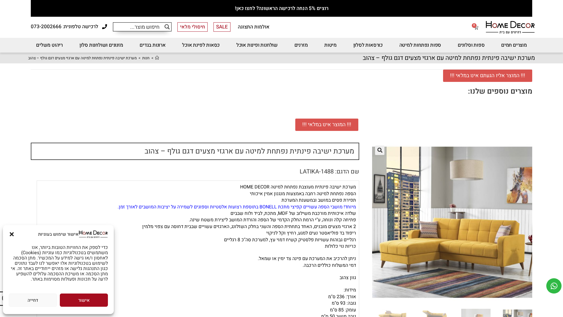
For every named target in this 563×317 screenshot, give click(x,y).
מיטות (330, 45)
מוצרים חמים (514, 45)
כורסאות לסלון (368, 45)
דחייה (33, 300)
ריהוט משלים (49, 45)
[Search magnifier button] (167, 27)
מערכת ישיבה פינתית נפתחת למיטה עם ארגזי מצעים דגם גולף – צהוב (82, 58)
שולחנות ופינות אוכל (257, 45)
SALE (222, 27)
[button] (12, 234)
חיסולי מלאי (192, 27)
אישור (84, 300)
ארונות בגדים (153, 45)
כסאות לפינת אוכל (201, 45)
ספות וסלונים (471, 45)
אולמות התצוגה (253, 27)
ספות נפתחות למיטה (420, 45)
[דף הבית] (157, 58)
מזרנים (301, 45)
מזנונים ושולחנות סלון (101, 45)
